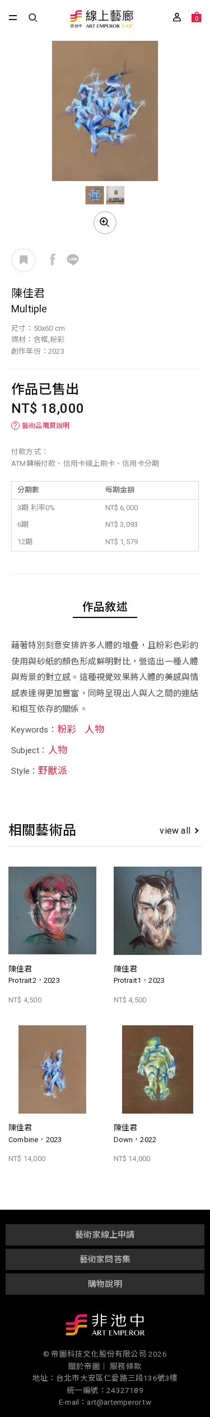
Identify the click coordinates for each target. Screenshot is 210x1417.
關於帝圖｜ (88, 1366)
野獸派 (52, 770)
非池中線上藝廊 (101, 20)
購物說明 (105, 1284)
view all (175, 830)
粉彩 (66, 729)
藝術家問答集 (105, 1259)
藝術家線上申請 (104, 1235)
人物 (94, 729)
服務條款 (126, 1366)
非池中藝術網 (105, 1327)
